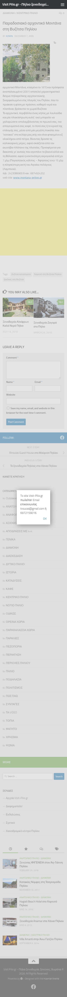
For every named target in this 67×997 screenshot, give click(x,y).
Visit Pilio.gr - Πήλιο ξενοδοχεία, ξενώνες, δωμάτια (26, 4)
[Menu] (62, 4)
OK (45, 518)
